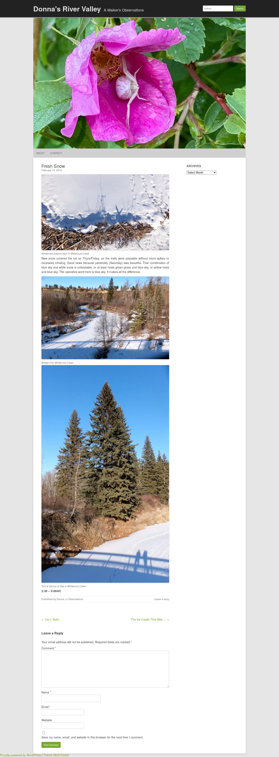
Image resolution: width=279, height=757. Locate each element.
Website (46, 720)
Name (46, 692)
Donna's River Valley (67, 8)
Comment (48, 648)
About (40, 153)
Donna (60, 599)
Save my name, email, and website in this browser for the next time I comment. (92, 737)
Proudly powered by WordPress (20, 755)
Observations (75, 599)
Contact (56, 153)
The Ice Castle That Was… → (150, 619)
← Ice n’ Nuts (50, 619)
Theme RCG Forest (56, 755)
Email (45, 707)
